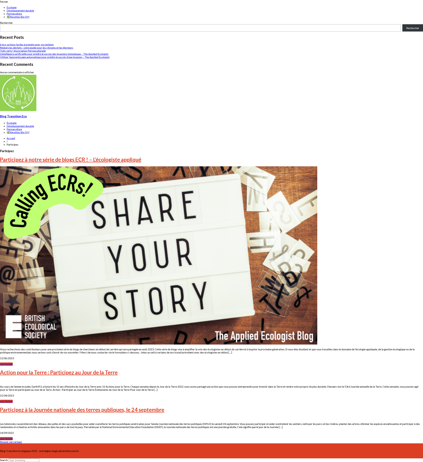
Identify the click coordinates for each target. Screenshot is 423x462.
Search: (4, 460)
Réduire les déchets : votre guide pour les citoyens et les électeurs (36, 47)
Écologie (12, 7)
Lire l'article (6, 364)
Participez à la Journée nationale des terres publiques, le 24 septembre (82, 409)
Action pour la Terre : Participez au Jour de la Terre (59, 372)
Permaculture (14, 13)
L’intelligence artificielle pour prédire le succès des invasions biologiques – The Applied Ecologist (54, 53)
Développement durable (20, 10)
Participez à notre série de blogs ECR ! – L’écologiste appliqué (70, 159)
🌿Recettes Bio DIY (18, 16)
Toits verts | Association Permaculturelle (23, 50)
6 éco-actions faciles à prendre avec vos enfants (27, 44)
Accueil (11, 138)
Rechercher (6, 22)
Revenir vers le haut (11, 441)
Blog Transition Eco (13, 116)
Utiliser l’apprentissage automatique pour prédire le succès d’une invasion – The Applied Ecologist (55, 57)
